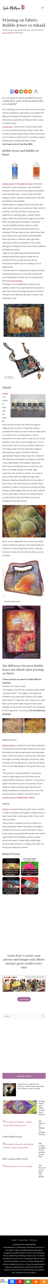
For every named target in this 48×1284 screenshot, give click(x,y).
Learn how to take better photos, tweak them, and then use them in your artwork (31, 1086)
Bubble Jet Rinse (25, 183)
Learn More (24, 999)
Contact (13, 1240)
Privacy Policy (23, 1240)
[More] (30, 91)
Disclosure (33, 1240)
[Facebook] (12, 91)
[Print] (26, 91)
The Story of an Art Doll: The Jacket (42, 1171)
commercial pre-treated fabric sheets (18, 797)
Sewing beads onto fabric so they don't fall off (42, 1108)
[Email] (21, 91)
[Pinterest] (16, 91)
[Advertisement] (24, 63)
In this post (7, 126)
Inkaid (5, 393)
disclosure (7, 33)
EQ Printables (16, 281)
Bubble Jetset (8, 183)
